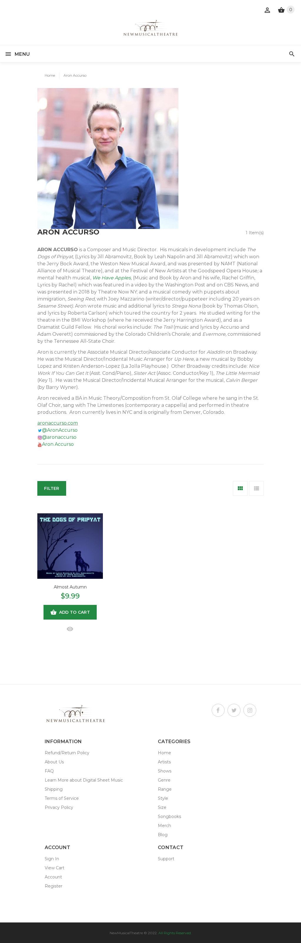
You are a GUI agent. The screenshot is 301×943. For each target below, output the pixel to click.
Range (165, 789)
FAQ (49, 771)
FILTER (51, 488)
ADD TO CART (74, 612)
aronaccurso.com (57, 423)
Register (53, 886)
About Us (54, 762)
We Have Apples (111, 278)
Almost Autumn (70, 587)
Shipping (54, 789)
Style (163, 798)
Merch (164, 825)
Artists (164, 762)
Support (166, 858)
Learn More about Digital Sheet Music (84, 780)
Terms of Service (62, 798)
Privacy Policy (59, 807)
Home (50, 75)
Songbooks (169, 816)
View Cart (54, 868)
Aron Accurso (74, 75)
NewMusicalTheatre (126, 933)
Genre (164, 780)
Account (53, 877)
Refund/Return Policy (67, 752)
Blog (163, 834)
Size (162, 807)
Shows (164, 771)
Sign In (52, 858)
